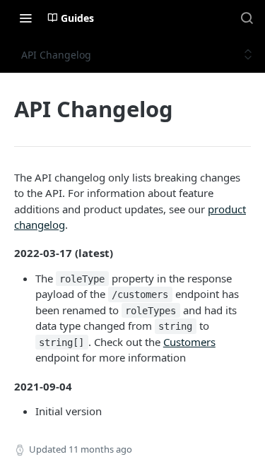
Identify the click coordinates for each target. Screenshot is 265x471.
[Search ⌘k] (246, 17)
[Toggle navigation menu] (25, 17)
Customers (189, 342)
